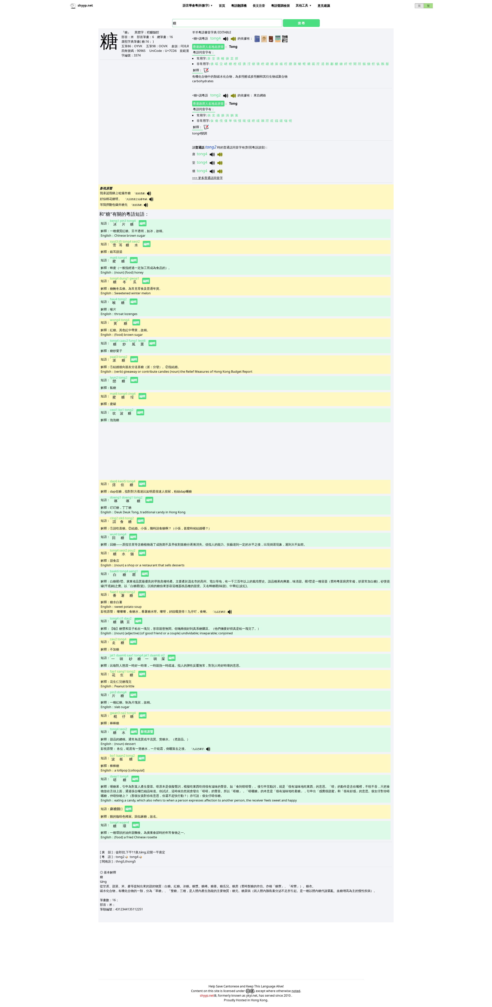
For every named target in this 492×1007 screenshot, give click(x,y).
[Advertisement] (214, 451)
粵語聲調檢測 (280, 5)
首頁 (222, 5)
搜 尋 (301, 23)
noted (296, 991)
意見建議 (324, 5)
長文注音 (259, 5)
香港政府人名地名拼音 (208, 47)
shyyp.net (207, 995)
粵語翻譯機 (239, 5)
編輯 (143, 223)
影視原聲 (147, 731)
